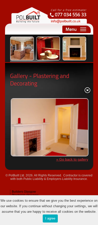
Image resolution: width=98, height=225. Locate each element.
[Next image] (74, 123)
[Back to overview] (87, 90)
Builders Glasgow (24, 191)
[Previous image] (23, 123)
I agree (50, 218)
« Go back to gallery (72, 159)
